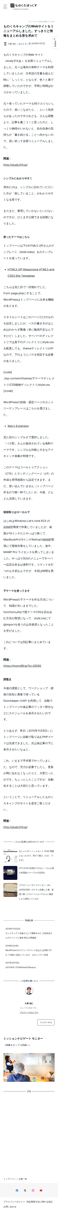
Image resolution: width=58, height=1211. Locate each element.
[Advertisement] (29, 1132)
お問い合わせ (9, 1206)
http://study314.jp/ (15, 164)
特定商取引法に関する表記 (40, 1201)
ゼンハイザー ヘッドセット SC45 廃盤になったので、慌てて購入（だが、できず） (36, 855)
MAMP (47, 539)
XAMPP (8, 527)
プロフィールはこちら (29, 1012)
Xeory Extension (18, 426)
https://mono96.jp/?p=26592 (22, 665)
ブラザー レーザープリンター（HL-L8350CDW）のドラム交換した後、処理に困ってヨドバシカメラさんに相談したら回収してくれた (36, 892)
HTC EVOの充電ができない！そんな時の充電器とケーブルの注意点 (36, 870)
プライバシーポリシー (14, 1201)
